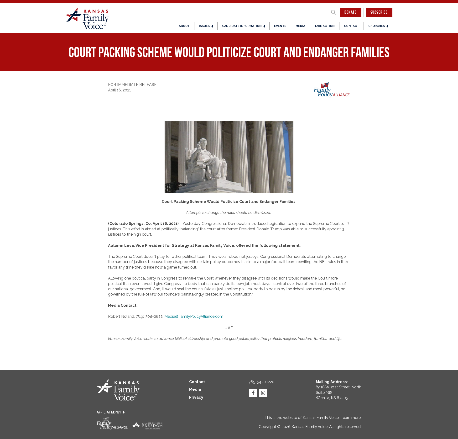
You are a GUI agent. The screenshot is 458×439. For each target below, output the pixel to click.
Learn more (350, 417)
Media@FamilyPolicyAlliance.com (193, 316)
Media (300, 26)
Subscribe (379, 12)
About (184, 26)
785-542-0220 (261, 382)
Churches (376, 26)
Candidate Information (242, 26)
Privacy (196, 397)
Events (280, 26)
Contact (351, 26)
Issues (204, 26)
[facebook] (253, 393)
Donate (350, 12)
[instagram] (263, 393)
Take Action (324, 26)
